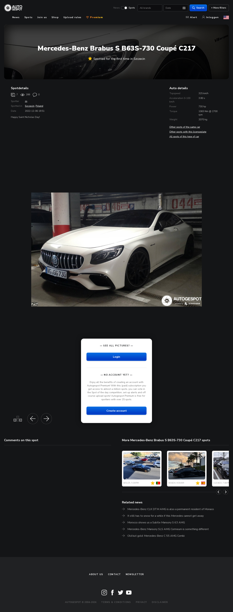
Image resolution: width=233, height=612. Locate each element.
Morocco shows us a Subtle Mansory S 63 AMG (156, 522)
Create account (116, 410)
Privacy (141, 602)
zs (26, 101)
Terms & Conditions (116, 602)
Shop (55, 17)
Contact (114, 574)
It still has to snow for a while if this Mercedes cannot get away (165, 516)
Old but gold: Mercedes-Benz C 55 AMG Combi (156, 536)
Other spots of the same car (184, 127)
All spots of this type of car (184, 136)
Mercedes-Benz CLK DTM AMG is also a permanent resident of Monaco (170, 509)
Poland (39, 106)
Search (200, 7)
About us (96, 574)
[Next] (225, 492)
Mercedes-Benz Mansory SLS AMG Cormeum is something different (168, 529)
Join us (42, 17)
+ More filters (218, 7)
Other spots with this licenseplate (187, 131)
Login (116, 357)
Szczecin (29, 106)
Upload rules (72, 17)
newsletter (135, 574)
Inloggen (212, 17)
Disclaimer (160, 602)
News (116, 8)
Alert (193, 17)
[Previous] (218, 492)
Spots (132, 8)
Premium (96, 17)
